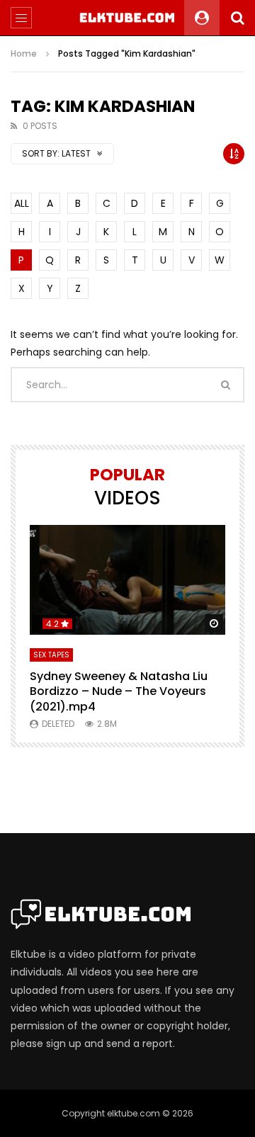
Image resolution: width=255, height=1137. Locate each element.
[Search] (237, 17)
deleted (58, 724)
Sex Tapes (51, 655)
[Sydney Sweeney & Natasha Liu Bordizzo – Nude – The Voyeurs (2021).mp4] (127, 580)
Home (24, 53)
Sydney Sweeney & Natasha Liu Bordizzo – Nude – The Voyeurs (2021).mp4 (119, 691)
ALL (21, 203)
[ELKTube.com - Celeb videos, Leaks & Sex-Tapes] (128, 17)
